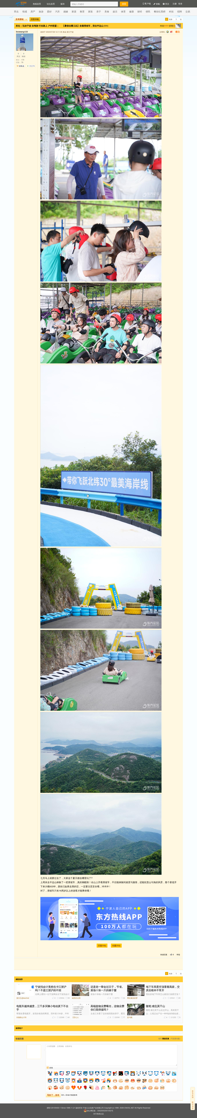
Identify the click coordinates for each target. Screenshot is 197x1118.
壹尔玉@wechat (22, 998)
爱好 (49, 11)
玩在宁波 (26, 25)
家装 (90, 11)
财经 (139, 11)
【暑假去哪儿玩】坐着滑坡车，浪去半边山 (83, 25)
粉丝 (23, 55)
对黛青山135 (21, 1017)
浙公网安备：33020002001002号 (100, 1110)
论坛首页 (51, 3)
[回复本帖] (102, 945)
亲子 (98, 11)
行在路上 (43, 25)
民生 (16, 11)
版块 (63, 3)
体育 (123, 11)
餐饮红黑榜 (159, 11)
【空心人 (75, 1017)
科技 (171, 11)
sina (171, 32)
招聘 (179, 11)
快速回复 (163, 954)
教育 (82, 11)
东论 (18, 25)
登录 (180, 4)
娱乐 (115, 11)
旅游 (41, 11)
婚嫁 (65, 11)
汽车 (57, 11)
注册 (175, 4)
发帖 (157, 3)
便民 (148, 11)
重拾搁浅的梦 (132, 998)
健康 (131, 11)
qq (167, 32)
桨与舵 (129, 1017)
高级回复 (165, 1038)
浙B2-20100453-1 (54, 1107)
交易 (187, 11)
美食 (107, 11)
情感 (24, 11)
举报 (178, 954)
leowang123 (22, 31)
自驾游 (35, 25)
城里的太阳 (76, 998)
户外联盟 (52, 25)
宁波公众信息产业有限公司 (93, 1107)
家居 (74, 11)
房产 (33, 11)
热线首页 (37, 3)
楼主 (177, 32)
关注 (167, 3)
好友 (51, 1067)
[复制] (106, 25)
